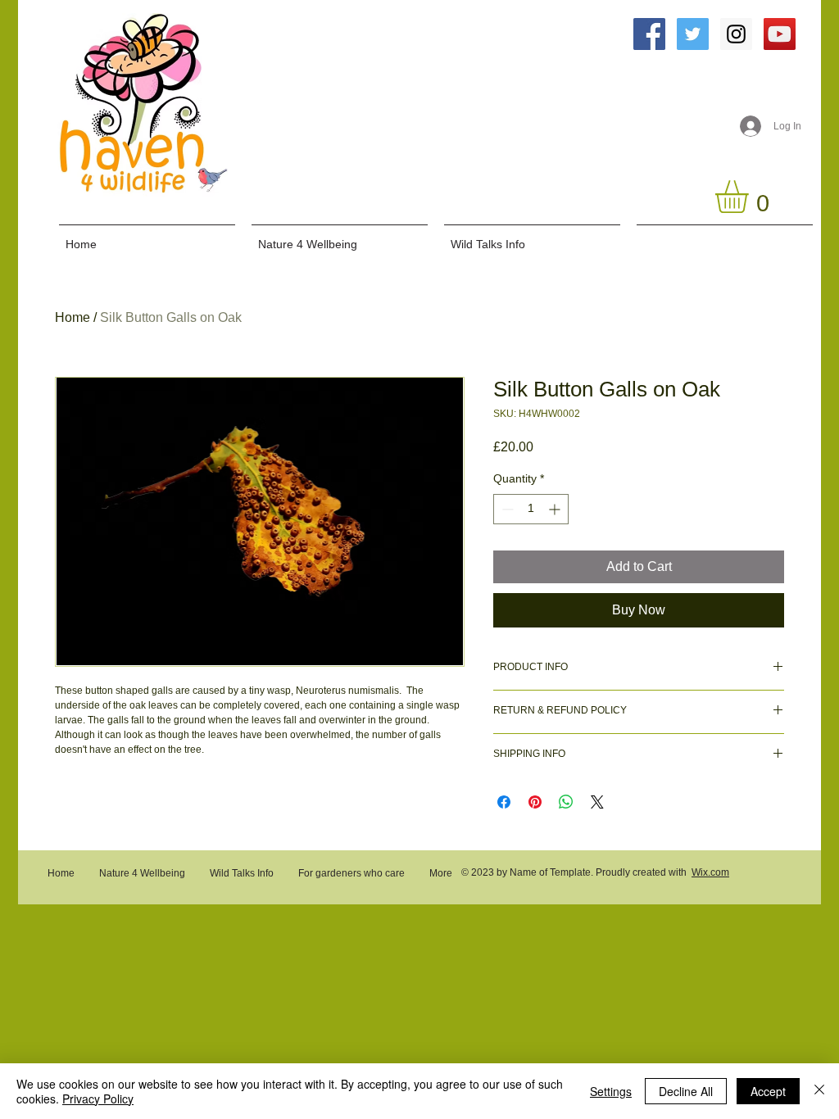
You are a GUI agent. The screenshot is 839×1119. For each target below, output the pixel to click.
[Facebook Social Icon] (649, 34)
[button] (751, 196)
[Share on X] (597, 802)
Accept (768, 1091)
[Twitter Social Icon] (693, 34)
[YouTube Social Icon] (780, 34)
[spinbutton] (531, 509)
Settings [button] (611, 1091)
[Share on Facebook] (504, 802)
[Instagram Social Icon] (736, 34)
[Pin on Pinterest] (535, 802)
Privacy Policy (98, 1098)
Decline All (686, 1091)
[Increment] (556, 509)
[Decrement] (506, 509)
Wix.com (710, 872)
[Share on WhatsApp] (566, 802)
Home (72, 317)
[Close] (819, 1091)
